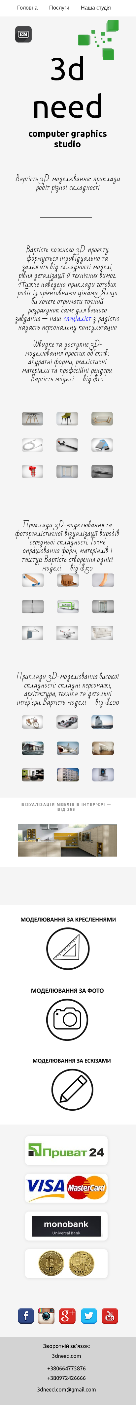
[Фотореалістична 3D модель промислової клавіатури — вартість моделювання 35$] (102, 471)
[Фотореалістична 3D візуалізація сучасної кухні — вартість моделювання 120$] (33, 774)
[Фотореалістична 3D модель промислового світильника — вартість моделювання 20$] (32, 471)
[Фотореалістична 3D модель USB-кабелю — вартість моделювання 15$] (32, 445)
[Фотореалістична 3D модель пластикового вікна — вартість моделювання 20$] (67, 471)
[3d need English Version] (23, 41)
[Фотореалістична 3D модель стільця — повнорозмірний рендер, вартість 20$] (67, 418)
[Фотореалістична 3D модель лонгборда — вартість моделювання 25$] (33, 580)
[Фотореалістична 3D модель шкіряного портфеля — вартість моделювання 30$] (68, 580)
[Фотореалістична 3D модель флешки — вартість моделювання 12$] (102, 445)
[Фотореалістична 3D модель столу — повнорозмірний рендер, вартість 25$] (32, 418)
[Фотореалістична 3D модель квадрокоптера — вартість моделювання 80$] (67, 633)
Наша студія (96, 8)
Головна (27, 8)
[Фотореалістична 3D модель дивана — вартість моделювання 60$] (102, 633)
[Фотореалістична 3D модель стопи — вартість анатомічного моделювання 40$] (103, 580)
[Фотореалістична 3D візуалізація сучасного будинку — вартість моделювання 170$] (33, 748)
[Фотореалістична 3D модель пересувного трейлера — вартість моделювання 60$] (68, 606)
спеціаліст (77, 318)
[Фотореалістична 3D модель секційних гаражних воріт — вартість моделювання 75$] (32, 633)
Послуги (59, 8)
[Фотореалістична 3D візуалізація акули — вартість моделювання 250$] (68, 748)
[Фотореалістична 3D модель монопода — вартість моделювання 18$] (67, 445)
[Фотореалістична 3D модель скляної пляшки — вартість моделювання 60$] (33, 606)
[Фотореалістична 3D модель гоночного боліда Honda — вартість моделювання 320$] (67, 722)
